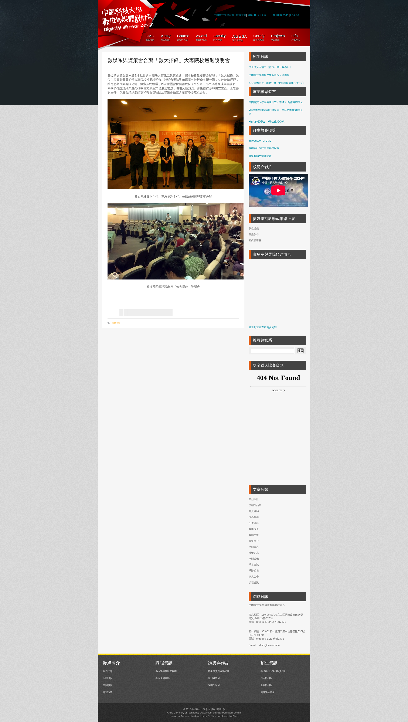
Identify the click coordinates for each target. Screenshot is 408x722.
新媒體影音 (255, 240)
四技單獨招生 (256, 82)
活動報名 (254, 546)
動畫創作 (254, 234)
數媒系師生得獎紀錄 (260, 156)
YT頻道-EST (265, 15)
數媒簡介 (254, 540)
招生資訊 (254, 523)
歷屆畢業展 (214, 678)
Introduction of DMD (260, 140)
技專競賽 (254, 517)
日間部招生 (266, 678)
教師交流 (254, 534)
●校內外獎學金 (257, 121)
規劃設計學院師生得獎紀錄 (264, 148)
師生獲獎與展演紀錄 (218, 671)
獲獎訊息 (254, 552)
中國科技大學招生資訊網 (273, 671)
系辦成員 (254, 570)
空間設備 (254, 558)
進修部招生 (266, 685)
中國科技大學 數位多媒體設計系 (208, 709)
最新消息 (107, 671)
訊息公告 (116, 323)
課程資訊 (254, 582)
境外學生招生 (268, 692)
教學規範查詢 (163, 678)
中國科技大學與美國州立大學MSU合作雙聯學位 (276, 102)
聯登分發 (271, 82)
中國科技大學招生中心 (291, 82)
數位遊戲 (254, 228)
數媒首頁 (241, 15)
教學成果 (254, 529)
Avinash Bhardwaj (190, 716)
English (294, 15)
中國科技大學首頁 (224, 15)
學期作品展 (255, 505)
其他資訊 (254, 499)
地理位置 (107, 692)
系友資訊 (254, 564)
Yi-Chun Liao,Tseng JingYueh (223, 716)
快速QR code (281, 15)
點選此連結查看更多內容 (263, 327)
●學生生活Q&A (276, 121)
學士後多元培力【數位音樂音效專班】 (270, 67)
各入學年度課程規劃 (166, 671)
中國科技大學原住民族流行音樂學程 (269, 75)
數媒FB (252, 15)
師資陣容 (254, 511)
